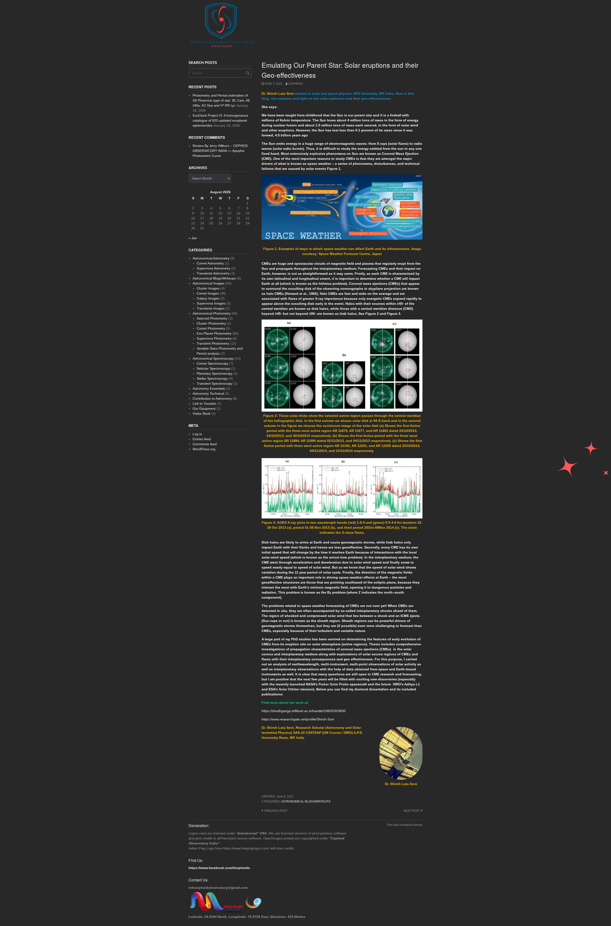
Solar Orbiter (289, 689)
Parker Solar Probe (334, 684)
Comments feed (205, 444)
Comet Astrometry (210, 263)
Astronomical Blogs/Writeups (305, 801)
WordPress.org (204, 449)
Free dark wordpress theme (404, 825)
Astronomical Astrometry (211, 258)
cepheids (295, 83)
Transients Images (211, 308)
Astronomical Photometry (212, 313)
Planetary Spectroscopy (214, 373)
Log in (197, 434)
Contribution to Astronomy (212, 398)
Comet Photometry (211, 328)
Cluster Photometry (211, 323)
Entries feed (202, 439)
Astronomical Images (208, 283)
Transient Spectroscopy (214, 383)
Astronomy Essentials (209, 388)
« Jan (193, 238)
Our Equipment (204, 408)
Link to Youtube (204, 403)
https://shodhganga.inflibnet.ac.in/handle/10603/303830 (304, 711)
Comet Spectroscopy (212, 363)
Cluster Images (208, 288)
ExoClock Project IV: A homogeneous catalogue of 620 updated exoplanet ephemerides (220, 120)
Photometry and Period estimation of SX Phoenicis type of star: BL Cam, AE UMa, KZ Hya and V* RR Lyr (221, 100)
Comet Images (208, 293)
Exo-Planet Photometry (214, 333)
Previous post (276, 810)
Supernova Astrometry (213, 268)
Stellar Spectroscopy (212, 378)
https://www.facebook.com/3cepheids (219, 868)
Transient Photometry (213, 343)
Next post (412, 810)
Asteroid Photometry (212, 318)
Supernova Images (211, 303)
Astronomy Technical (208, 393)
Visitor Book (202, 413)
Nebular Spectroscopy (213, 368)
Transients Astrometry (213, 273)
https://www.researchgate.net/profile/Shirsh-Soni (298, 719)
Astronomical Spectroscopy (213, 358)
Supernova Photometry (214, 338)
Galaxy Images (208, 298)
